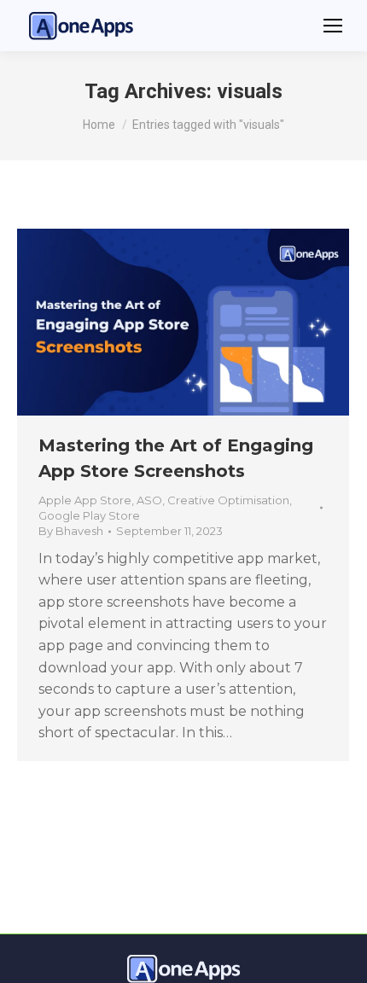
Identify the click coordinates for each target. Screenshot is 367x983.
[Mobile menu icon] (333, 26)
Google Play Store (89, 515)
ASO (149, 500)
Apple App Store (84, 500)
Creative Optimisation (228, 500)
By (70, 531)
